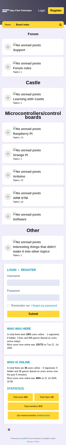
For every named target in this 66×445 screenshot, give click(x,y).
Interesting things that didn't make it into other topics (34, 249)
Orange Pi (20, 155)
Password (13, 290)
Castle (33, 82)
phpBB (24, 438)
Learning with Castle (28, 99)
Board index (22, 24)
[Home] (20, 11)
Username (13, 275)
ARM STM (20, 198)
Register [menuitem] (56, 10)
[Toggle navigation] (9, 430)
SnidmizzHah (43, 415)
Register (28, 270)
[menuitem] (60, 24)
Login (11, 270)
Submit (33, 313)
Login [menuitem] (41, 10)
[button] (5, 10)
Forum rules (22, 68)
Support (19, 50)
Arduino (19, 176)
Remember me (20, 305)
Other (33, 230)
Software (19, 219)
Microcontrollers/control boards (33, 115)
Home (8, 24)
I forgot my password (44, 305)
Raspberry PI (23, 133)
